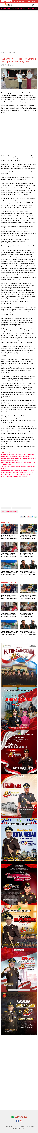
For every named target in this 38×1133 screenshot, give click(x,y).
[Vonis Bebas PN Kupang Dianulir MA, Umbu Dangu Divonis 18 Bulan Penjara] (9, 547)
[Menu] (2, 4)
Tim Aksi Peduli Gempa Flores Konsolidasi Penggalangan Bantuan (18, 467)
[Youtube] (20, 1121)
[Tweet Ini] (24, 517)
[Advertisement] (19, 29)
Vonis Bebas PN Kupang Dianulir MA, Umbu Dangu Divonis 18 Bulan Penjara (18, 463)
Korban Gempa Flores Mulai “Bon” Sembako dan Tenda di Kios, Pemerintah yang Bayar (18, 459)
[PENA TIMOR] (8, 4)
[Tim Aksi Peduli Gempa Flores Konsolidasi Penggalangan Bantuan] (28, 547)
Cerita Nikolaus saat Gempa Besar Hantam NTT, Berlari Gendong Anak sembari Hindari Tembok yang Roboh (17, 471)
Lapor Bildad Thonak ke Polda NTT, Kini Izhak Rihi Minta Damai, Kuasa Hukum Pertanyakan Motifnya (17, 475)
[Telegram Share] (31, 517)
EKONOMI (4, 56)
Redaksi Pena (8, 64)
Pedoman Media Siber (11, 1126)
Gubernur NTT (6, 508)
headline (15, 508)
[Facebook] (17, 1121)
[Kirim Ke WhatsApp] (35, 517)
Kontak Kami (30, 1126)
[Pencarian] (36, 4)
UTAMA (9, 56)
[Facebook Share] (21, 517)
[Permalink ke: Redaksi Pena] (2, 65)
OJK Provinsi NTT (25, 508)
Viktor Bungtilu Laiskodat (9, 511)
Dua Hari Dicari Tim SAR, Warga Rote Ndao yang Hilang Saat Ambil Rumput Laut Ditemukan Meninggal (17, 455)
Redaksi (22, 1126)
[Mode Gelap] (33, 4)
